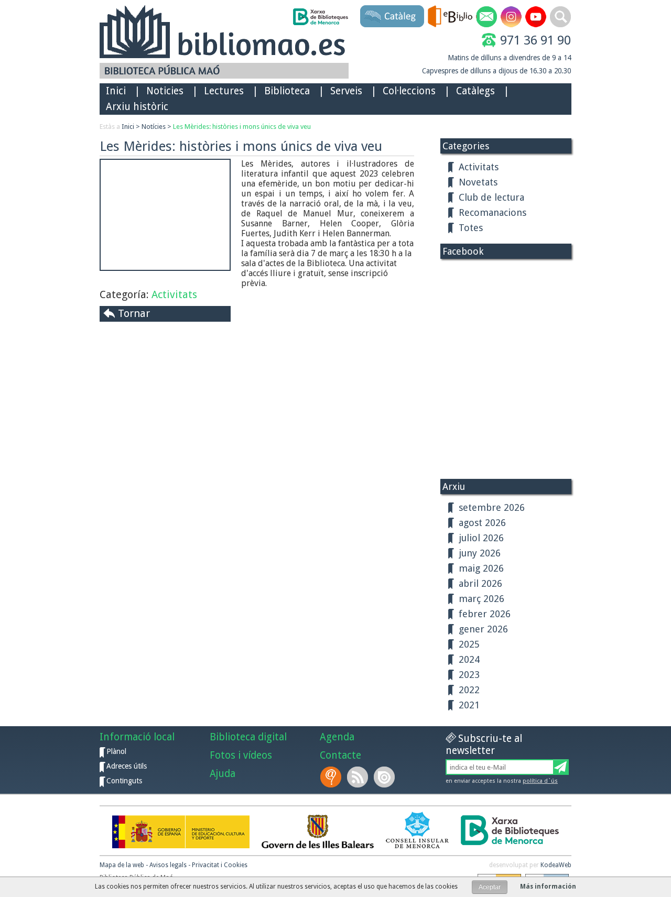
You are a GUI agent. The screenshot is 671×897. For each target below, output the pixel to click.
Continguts (124, 780)
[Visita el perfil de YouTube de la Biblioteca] (535, 16)
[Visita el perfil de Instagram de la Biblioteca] (511, 16)
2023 (469, 674)
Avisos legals (168, 865)
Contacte (340, 755)
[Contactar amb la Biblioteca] (486, 16)
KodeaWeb (555, 865)
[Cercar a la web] (560, 16)
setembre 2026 (492, 507)
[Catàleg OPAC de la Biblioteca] (392, 16)
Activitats (174, 294)
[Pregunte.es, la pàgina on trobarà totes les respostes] (331, 777)
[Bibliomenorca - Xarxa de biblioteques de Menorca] (320, 16)
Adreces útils (126, 766)
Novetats (478, 182)
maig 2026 (481, 568)
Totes (471, 227)
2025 (469, 644)
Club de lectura (491, 197)
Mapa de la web (122, 865)
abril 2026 (480, 583)
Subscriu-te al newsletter (484, 744)
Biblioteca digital (248, 737)
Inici (116, 91)
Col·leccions (409, 91)
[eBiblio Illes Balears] (450, 16)
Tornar (134, 313)
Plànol (116, 751)
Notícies (154, 126)
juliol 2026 (481, 537)
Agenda (337, 737)
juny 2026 (480, 553)
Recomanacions (492, 212)
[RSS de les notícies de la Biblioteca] (358, 777)
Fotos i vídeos (241, 755)
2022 (469, 689)
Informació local (137, 737)
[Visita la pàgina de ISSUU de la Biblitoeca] (385, 777)
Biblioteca (287, 91)
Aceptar (490, 887)
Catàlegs (475, 91)
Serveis (346, 91)
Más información (548, 886)
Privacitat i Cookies (219, 865)
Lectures (224, 91)
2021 (469, 704)
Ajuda (222, 774)
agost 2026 (482, 522)
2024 (469, 659)
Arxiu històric (137, 107)
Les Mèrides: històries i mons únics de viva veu (242, 126)
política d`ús (540, 781)
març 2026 (481, 598)
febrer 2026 (485, 613)
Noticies (164, 91)
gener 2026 (483, 629)
